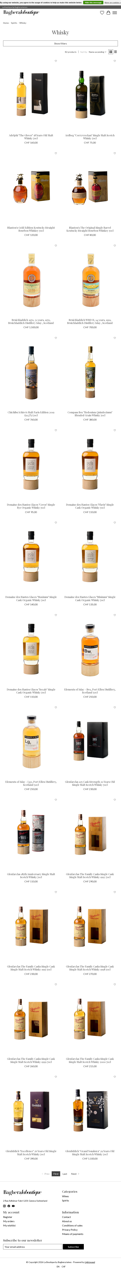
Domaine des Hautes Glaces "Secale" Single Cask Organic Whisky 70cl (31, 691)
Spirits (14, 23)
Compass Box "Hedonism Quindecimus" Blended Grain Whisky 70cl (90, 414)
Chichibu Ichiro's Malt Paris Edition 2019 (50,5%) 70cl (31, 414)
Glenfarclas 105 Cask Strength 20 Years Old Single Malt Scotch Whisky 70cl (90, 783)
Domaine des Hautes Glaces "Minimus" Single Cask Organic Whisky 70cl (89, 598)
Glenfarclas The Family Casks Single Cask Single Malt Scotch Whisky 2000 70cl (90, 1060)
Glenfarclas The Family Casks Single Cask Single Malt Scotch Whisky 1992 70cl (90, 875)
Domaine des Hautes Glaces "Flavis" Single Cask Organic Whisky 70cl (90, 506)
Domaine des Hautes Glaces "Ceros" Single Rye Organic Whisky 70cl (31, 506)
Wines (65, 1196)
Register (7, 1216)
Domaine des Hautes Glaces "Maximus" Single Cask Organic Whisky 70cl (31, 598)
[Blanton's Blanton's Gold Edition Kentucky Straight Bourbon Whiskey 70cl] (31, 187)
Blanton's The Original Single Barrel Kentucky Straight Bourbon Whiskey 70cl (89, 229)
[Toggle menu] (115, 13)
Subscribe (73, 1246)
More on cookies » (113, 3)
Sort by (83, 52)
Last (65, 1173)
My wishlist (9, 1225)
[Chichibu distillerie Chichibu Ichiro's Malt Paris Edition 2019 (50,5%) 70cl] (31, 372)
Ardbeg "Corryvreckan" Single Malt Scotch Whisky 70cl (90, 137)
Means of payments (72, 1233)
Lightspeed (90, 1262)
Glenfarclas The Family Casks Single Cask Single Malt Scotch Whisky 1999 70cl (31, 1060)
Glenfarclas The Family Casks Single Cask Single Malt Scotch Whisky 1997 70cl (31, 968)
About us (67, 1221)
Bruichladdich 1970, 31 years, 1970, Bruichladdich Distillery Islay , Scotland (31, 321)
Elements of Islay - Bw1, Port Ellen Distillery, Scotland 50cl (89, 691)
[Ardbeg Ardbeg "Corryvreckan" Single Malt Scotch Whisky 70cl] (90, 95)
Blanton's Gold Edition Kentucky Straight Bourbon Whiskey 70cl (31, 229)
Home (6, 23)
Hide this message (93, 3)
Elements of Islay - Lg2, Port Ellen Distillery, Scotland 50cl (31, 783)
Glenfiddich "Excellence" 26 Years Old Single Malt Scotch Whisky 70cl (31, 1152)
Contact (66, 1216)
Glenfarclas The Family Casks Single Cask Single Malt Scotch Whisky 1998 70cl (90, 968)
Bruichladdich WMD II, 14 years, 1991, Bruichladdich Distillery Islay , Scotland (90, 321)
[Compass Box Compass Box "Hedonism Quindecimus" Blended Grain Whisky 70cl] (90, 372)
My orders (8, 1221)
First (55, 1173)
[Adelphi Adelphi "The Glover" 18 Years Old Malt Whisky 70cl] (31, 95)
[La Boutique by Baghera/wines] (21, 13)
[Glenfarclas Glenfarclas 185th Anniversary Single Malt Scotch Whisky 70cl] (31, 834)
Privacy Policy (70, 1229)
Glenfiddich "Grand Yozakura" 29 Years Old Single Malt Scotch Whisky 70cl (89, 1152)
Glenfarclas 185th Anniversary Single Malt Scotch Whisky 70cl (31, 875)
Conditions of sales (72, 1225)
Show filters (60, 43)
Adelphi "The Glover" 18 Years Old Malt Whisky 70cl (31, 137)
